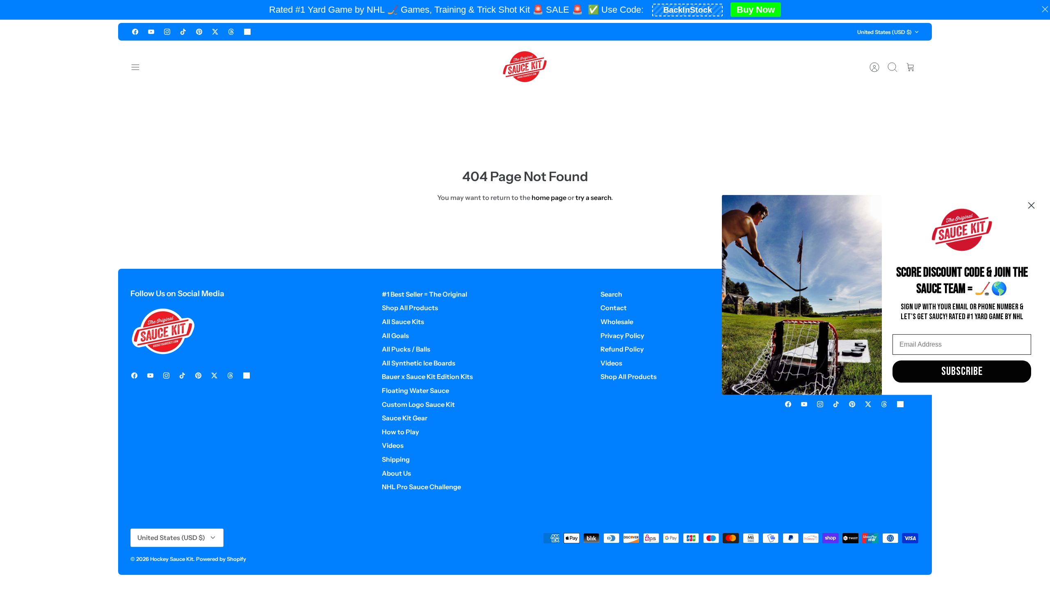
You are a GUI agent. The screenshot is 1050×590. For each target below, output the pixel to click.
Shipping (396, 459)
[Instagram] (167, 31)
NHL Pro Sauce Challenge (421, 487)
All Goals (395, 335)
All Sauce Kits (403, 322)
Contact (613, 308)
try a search (593, 197)
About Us (396, 473)
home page (549, 197)
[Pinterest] (199, 31)
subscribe (962, 371)
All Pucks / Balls (406, 349)
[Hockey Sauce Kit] (525, 67)
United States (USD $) (884, 32)
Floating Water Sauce (415, 390)
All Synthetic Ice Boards (418, 363)
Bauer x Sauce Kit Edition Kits (427, 376)
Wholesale (616, 322)
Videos (393, 445)
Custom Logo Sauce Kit (418, 404)
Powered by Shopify (221, 559)
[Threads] (231, 31)
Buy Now (756, 10)
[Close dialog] (1031, 205)
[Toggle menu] (139, 67)
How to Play (400, 432)
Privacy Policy (622, 335)
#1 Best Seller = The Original (424, 294)
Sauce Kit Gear (404, 418)
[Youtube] (151, 31)
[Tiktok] (183, 31)
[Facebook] (135, 31)
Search (611, 294)
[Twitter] (215, 31)
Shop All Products (410, 308)
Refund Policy (622, 349)
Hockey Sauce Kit (171, 559)
